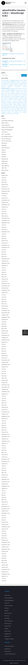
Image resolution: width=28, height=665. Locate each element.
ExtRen (25, 88)
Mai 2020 (4, 272)
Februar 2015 (5, 407)
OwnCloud (25, 98)
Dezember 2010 (5, 506)
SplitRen (9, 112)
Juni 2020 (4, 270)
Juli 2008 (4, 553)
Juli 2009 (4, 531)
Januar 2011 (4, 504)
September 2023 (6, 222)
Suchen (24, 75)
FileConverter (3, 90)
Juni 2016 (4, 371)
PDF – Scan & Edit (6, 134)
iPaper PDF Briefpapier (7, 129)
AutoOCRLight (24, 81)
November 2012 (5, 461)
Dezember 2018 (5, 310)
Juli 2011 (4, 490)
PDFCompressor (4, 102)
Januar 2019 (4, 308)
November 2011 (5, 481)
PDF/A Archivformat (6, 141)
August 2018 (5, 319)
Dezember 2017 (5, 335)
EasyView (25, 86)
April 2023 (4, 227)
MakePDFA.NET (8, 96)
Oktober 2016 (5, 362)
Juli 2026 (4, 177)
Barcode (6, 83)
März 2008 (4, 562)
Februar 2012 (5, 475)
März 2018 (4, 328)
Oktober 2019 (5, 288)
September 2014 (6, 416)
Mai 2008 (4, 558)
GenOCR (3, 91)
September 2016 (6, 364)
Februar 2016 (5, 380)
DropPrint (25, 85)
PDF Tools (7, 616)
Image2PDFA (12, 93)
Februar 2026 (5, 184)
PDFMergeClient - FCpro (10, 105)
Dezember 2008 (6, 542)
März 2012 (4, 472)
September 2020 (6, 263)
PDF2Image (24, 99)
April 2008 (4, 560)
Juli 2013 (4, 445)
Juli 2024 (4, 209)
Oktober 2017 (5, 337)
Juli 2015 (4, 396)
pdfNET (17, 105)
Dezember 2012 (5, 459)
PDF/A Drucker (8, 613)
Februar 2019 (5, 306)
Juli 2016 (4, 369)
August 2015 (4, 393)
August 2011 (4, 488)
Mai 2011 (4, 495)
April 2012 (4, 470)
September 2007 (6, 574)
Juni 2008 (4, 556)
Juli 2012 (4, 465)
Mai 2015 (4, 400)
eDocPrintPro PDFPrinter (7, 120)
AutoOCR (13, 81)
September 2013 (6, 441)
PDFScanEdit (3, 107)
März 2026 (4, 182)
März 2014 (4, 429)
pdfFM (25, 102)
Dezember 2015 (5, 384)
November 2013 (5, 436)
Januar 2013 (4, 456)
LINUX (19, 94)
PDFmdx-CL (24, 104)
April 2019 (4, 301)
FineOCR (17, 90)
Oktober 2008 (5, 547)
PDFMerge (3, 105)
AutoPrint (3, 83)
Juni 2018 (4, 321)
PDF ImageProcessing (7, 136)
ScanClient (6, 110)
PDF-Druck (6, 99)
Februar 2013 (5, 454)
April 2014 (4, 427)
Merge (12, 96)
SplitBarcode (3, 112)
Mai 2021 (4, 252)
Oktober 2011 (5, 483)
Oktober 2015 (5, 389)
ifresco (22, 91)
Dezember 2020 (5, 258)
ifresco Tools (6, 93)
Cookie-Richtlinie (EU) (10, 654)
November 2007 (6, 569)
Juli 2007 (4, 578)
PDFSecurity (8, 107)
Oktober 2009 (5, 524)
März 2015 (4, 405)
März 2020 (4, 276)
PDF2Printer (9, 101)
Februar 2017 (5, 355)
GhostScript (7, 91)
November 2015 (5, 387)
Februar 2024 (5, 216)
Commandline (11, 83)
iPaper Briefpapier (9, 600)
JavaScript (15, 94)
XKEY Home (4, 163)
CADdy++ (4, 118)
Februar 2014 (5, 432)
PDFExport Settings (16, 102)
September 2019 (6, 290)
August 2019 (5, 292)
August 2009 (5, 529)
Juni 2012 (4, 468)
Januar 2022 (4, 243)
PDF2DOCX (19, 99)
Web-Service (9, 113)
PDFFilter (22, 102)
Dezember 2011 (5, 479)
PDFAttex (25, 101)
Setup (22, 110)
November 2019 (5, 285)
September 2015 (6, 391)
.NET (2, 80)
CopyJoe (16, 83)
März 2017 (4, 353)
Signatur (25, 110)
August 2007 (5, 576)
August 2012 (4, 463)
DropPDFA (20, 85)
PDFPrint (20, 105)
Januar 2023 (4, 229)
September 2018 (6, 317)
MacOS (2, 96)
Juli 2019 (4, 294)
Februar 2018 (5, 330)
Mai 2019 (4, 299)
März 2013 (4, 452)
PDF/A (10, 99)
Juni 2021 (4, 249)
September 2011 (5, 486)
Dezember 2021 (5, 245)
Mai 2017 (4, 348)
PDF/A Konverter (9, 605)
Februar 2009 (5, 540)
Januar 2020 (4, 281)
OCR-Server (4, 132)
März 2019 (4, 303)
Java (12, 94)
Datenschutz (8, 651)
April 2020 (4, 274)
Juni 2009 (4, 533)
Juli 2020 (4, 267)
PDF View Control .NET (11, 108)
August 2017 (4, 342)
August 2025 (5, 193)
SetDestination (17, 110)
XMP (13, 113)
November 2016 (5, 360)
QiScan (25, 108)
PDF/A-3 (14, 99)
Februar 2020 (5, 279)
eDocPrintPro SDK (14, 88)
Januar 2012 (4, 477)
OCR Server (10, 98)
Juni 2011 (4, 493)
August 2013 (4, 443)
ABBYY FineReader (10, 80)
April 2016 (4, 375)
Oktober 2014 (5, 414)
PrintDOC (22, 108)
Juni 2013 (4, 447)
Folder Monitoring (23, 90)
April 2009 (4, 535)
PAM (2, 99)
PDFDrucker (7, 595)
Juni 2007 (4, 580)
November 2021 (5, 247)
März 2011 (4, 499)
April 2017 (4, 351)
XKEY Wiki (4, 168)
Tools (21, 112)
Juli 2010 (4, 515)
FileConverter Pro (6, 125)
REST (2, 110)
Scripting (12, 110)
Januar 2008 (5, 567)
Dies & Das (20, 83)
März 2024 (4, 213)
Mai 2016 (4, 373)
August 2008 (5, 551)
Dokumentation (4, 85)
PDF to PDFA (3, 108)
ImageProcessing (9, 639)
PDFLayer (10, 104)
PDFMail (14, 104)
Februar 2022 (5, 240)
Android (25, 80)
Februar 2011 (5, 502)
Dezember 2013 (5, 434)
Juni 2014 (4, 423)
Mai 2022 (4, 236)
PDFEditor (10, 102)
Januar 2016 (4, 382)
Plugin (18, 108)
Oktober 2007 (5, 571)
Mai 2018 (4, 324)
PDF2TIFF (15, 101)
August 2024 (5, 207)
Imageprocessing (19, 93)
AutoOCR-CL (18, 81)
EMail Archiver (21, 88)
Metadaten (22, 96)
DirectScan (25, 83)
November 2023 (5, 220)
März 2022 (4, 238)
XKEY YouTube (5, 170)
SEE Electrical (5, 159)
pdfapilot (20, 101)
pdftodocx (7, 636)
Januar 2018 (4, 333)
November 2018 (5, 312)
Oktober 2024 (5, 202)
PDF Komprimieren (6, 138)
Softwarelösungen (9, 646)
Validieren (25, 112)
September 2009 (6, 526)
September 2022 (6, 231)
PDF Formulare (4, 104)
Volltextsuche (4, 113)
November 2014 (5, 411)
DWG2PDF (10, 86)
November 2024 (6, 200)
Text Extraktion (15, 112)
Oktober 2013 (5, 438)
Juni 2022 (4, 234)
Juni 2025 (4, 195)
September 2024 (6, 204)
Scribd (9, 110)
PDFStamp (21, 107)
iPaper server (7, 94)
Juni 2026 (4, 180)
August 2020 (5, 265)
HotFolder (13, 91)
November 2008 (6, 544)
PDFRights (25, 105)
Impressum (7, 649)
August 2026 (5, 175)
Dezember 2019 (5, 283)
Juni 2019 (4, 297)
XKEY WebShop (5, 165)
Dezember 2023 (5, 218)
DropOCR (15, 85)
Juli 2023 (4, 225)
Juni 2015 (4, 398)
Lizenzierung (24, 94)
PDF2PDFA (3, 101)
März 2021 (4, 256)
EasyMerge (17, 86)
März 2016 (4, 378)
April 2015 (4, 402)
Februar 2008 (5, 565)
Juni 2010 (4, 517)
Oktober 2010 (5, 510)
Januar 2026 (4, 186)
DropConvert (10, 85)
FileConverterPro (11, 90)
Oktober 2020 (5, 261)
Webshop (25, 332)
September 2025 (6, 191)
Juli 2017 (4, 344)
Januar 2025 (4, 198)
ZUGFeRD (16, 113)
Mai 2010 (4, 520)
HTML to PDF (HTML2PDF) (8, 127)
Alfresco (21, 80)
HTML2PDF (17, 91)
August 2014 (5, 418)
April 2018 (4, 326)
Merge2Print (17, 96)
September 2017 (6, 339)
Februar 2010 (5, 522)
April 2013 (4, 450)
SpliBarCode (5, 161)
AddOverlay (17, 80)
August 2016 (5, 366)
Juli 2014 (4, 420)
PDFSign (13, 107)
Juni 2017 (4, 346)
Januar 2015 (4, 409)
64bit (5, 80)
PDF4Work (4, 145)
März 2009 (4, 538)
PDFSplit (17, 107)
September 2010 (6, 513)
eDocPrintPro (5, 88)
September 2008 (6, 549)
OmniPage (20, 98)
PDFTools (25, 107)
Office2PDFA (15, 98)
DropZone (3, 86)
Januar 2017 (4, 357)
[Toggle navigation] (25, 3)
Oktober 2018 (5, 315)
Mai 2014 (4, 425)
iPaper (2, 94)
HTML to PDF (7, 631)
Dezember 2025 (5, 188)
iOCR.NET (25, 93)
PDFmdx (19, 104)
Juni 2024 (4, 211)
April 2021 (4, 254)
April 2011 (4, 497)
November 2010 (5, 508)
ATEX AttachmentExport (6, 81)
